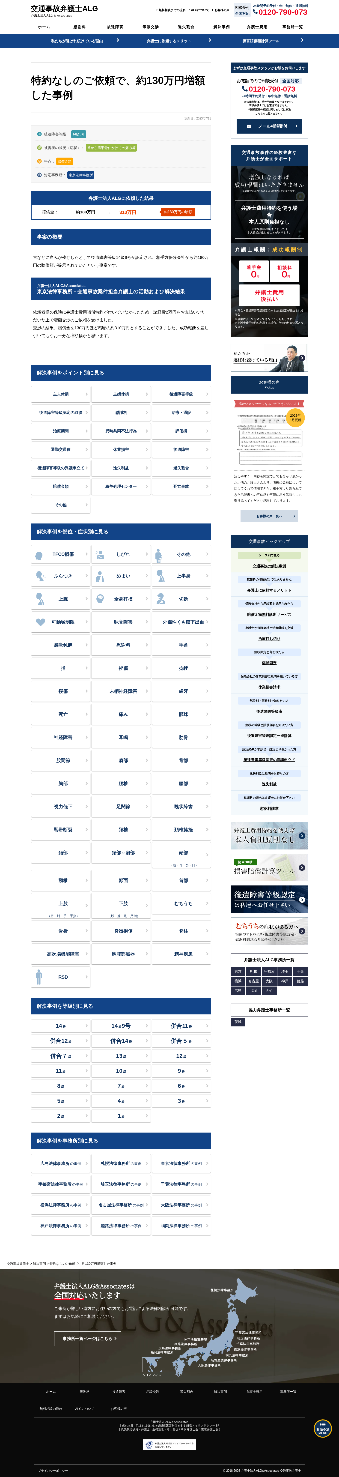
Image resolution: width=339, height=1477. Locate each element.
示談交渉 (151, 27)
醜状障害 (183, 806)
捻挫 (183, 668)
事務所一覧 (292, 27)
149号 (121, 1026)
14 (61, 1026)
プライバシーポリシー (53, 1470)
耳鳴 (123, 737)
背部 (183, 760)
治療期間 (61, 431)
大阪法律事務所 (181, 1205)
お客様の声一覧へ (269, 516)
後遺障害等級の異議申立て (60, 468)
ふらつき (63, 575)
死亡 (63, 714)
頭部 (184, 858)
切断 (183, 598)
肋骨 (183, 737)
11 (61, 1070)
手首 (183, 645)
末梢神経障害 (123, 691)
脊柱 (183, 930)
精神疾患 (183, 954)
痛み (123, 714)
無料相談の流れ (51, 1409)
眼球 (183, 714)
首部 (183, 880)
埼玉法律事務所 (121, 1184)
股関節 (63, 760)
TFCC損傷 (63, 554)
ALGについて (200, 10)
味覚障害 (123, 622)
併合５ (181, 1040)
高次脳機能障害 (63, 954)
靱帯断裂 (63, 829)
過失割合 (186, 27)
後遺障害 (115, 27)
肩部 (123, 760)
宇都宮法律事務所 (60, 1184)
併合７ (60, 1055)
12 (181, 1055)
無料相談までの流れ (172, 10)
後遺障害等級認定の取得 (60, 412)
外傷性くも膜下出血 (183, 622)
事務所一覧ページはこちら (88, 1338)
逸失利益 (121, 468)
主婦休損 (121, 394)
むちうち (183, 903)
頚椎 (123, 829)
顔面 (123, 880)
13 (121, 1055)
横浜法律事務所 (60, 1205)
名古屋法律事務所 (121, 1205)
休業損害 (121, 449)
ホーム (44, 27)
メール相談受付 (272, 126)
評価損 (181, 431)
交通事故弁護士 (290, 1470)
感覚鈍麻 (63, 645)
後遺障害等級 (181, 394)
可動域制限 (63, 622)
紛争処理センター (121, 486)
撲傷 (63, 691)
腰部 (183, 783)
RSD (63, 977)
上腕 (63, 598)
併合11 (181, 1026)
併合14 (121, 1040)
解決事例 (222, 27)
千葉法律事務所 (181, 1184)
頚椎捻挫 (183, 829)
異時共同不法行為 (121, 431)
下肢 (124, 909)
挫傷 (123, 668)
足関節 (123, 806)
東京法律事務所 (81, 175)
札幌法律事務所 (121, 1163)
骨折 (63, 930)
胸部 (63, 783)
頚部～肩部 (123, 852)
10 (121, 1070)
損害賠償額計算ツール (261, 41)
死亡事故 (181, 486)
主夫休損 (61, 394)
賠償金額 (61, 486)
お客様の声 (221, 10)
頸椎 (63, 880)
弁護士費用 (257, 27)
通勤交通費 (61, 449)
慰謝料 (80, 27)
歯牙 (183, 691)
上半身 (183, 575)
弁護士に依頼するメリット (169, 41)
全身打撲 (123, 598)
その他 (61, 505)
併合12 (61, 1040)
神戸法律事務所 (60, 1225)
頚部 (63, 852)
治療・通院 (181, 412)
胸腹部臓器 (123, 954)
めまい (123, 575)
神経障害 (63, 737)
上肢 (63, 909)
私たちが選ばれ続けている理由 (77, 41)
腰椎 (123, 783)
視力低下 (63, 806)
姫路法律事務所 (121, 1225)
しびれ (123, 554)
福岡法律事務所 (181, 1225)
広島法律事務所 (60, 1163)
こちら (259, 113)
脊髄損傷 (123, 930)
